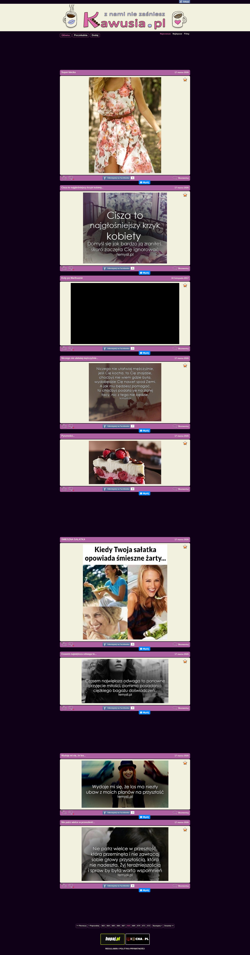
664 (108, 926)
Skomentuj (183, 178)
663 (103, 926)
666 (118, 926)
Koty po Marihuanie (72, 278)
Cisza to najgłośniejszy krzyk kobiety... (82, 187)
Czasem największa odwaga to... (78, 654)
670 (138, 926)
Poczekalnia (80, 35)
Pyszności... (68, 436)
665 (113, 926)
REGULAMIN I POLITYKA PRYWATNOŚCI (125, 948)
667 (123, 926)
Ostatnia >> (169, 926)
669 (133, 926)
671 (143, 926)
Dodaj (95, 35)
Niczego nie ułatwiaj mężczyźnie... (79, 358)
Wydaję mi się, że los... (73, 755)
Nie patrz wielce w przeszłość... (78, 822)
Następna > (157, 926)
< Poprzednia (94, 926)
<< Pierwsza (82, 926)
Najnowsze (165, 34)
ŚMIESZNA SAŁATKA (73, 539)
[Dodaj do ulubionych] (185, 79)
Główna (65, 35)
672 (148, 926)
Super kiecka (68, 72)
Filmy (186, 34)
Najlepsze (177, 34)
